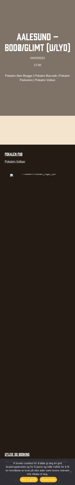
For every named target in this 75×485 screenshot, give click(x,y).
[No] (70, 472)
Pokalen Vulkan (45, 80)
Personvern (48, 479)
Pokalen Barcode (46, 75)
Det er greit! (29, 479)
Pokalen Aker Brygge (18, 75)
